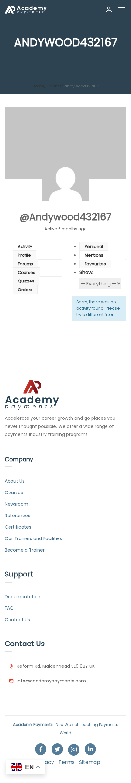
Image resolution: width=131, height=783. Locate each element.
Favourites (95, 264)
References (17, 515)
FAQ (9, 608)
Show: (86, 272)
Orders (25, 290)
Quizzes (26, 281)
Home (38, 86)
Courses (26, 272)
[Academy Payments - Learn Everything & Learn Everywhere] (26, 9)
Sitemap (89, 762)
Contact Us (17, 619)
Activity (25, 247)
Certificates (18, 527)
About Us (14, 481)
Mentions (94, 255)
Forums (54, 86)
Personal (94, 247)
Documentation (22, 596)
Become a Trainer (25, 550)
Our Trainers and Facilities (33, 538)
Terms (67, 762)
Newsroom (16, 504)
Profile (24, 255)
